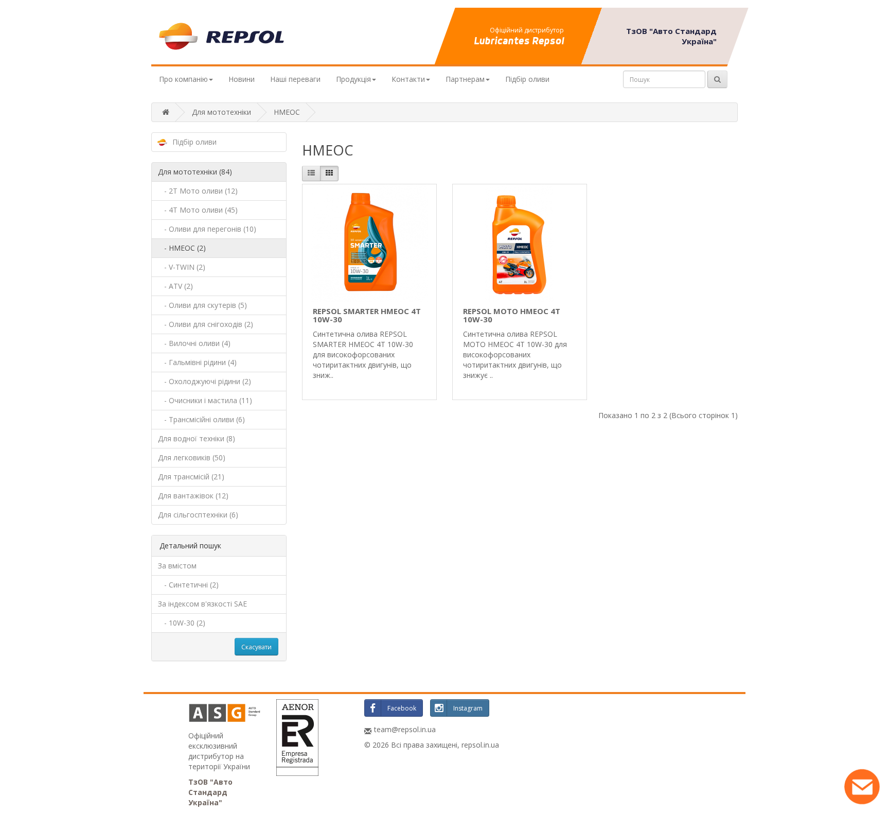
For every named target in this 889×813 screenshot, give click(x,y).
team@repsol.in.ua (405, 729)
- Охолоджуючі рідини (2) (204, 381)
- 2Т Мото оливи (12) (198, 191)
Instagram (468, 708)
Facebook (401, 708)
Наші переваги (295, 79)
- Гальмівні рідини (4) (197, 362)
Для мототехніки (221, 112)
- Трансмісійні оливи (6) (201, 419)
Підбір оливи (527, 79)
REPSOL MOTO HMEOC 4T (511, 315)
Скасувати (256, 647)
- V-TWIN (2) (181, 267)
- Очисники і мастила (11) (205, 400)
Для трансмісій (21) (191, 476)
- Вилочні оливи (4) (194, 343)
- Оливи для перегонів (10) (207, 229)
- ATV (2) (175, 286)
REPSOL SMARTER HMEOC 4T (367, 315)
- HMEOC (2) (182, 248)
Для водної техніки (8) (196, 438)
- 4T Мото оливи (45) (198, 210)
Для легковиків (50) (191, 457)
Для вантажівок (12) (193, 495)
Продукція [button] (353, 79)
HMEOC (287, 112)
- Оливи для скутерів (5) (202, 305)
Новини (241, 79)
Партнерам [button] (465, 79)
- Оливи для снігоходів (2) (205, 324)
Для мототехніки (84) (195, 172)
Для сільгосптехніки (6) (198, 515)
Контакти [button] (408, 79)
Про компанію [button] (183, 79)
